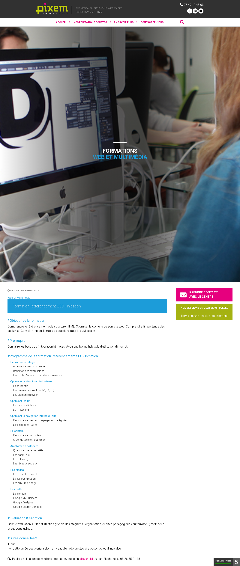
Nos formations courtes (90, 22)
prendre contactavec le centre (203, 294)
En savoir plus (124, 22)
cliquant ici (86, 559)
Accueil (61, 22)
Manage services (223, 561)
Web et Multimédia (19, 298)
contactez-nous (152, 22)
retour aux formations (24, 290)
